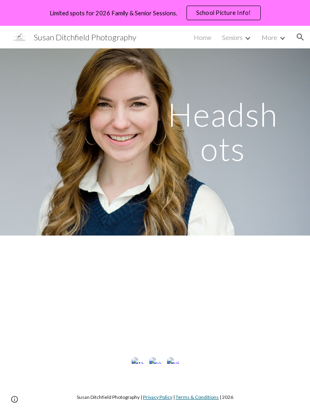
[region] (155, 13)
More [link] (269, 37)
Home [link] (203, 37)
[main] (222, 131)
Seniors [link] (232, 37)
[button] (300, 37)
